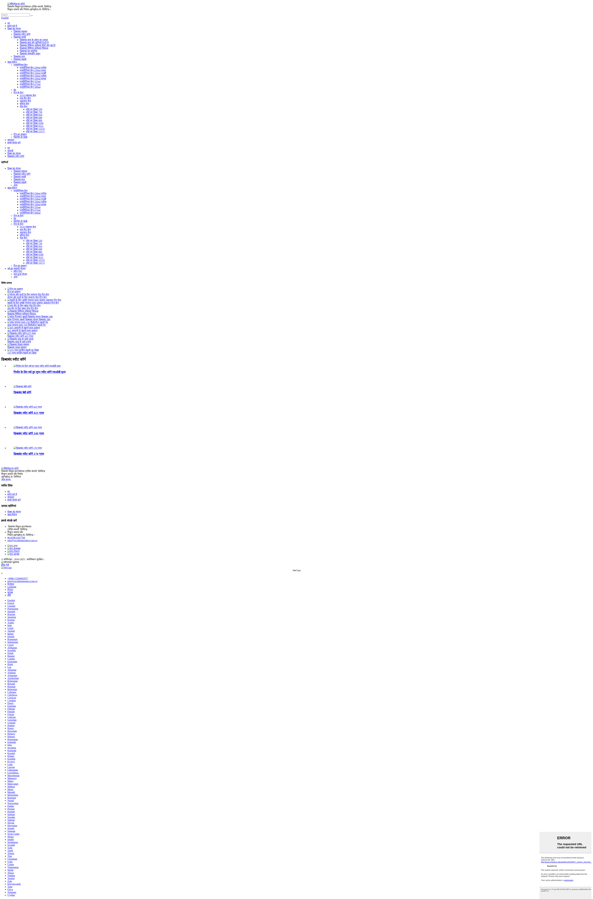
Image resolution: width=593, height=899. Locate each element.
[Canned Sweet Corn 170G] (28, 448)
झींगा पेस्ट (18, 271)
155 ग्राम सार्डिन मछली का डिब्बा (21, 353)
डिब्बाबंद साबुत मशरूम (17, 347)
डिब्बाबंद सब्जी (20, 37)
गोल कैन (23, 106)
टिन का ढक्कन (20, 134)
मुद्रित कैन (24, 103)
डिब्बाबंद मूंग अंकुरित (28, 51)
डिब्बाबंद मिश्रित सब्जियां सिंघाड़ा (34, 48)
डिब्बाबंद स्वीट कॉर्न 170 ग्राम (29, 453)
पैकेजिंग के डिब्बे (20, 137)
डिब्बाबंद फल (19, 56)
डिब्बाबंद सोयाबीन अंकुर (30, 53)
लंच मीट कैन (25, 98)
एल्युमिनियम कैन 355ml (30, 81)
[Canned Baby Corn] (22, 386)
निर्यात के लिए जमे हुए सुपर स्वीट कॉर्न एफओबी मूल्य (40, 372)
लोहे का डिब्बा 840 (34, 117)
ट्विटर (10, 589)
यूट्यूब (10, 592)
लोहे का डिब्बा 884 (34, 120)
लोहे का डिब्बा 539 (34, 109)
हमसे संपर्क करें (14, 142)
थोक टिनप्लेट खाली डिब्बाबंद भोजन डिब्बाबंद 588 (28, 319)
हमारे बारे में (12, 26)
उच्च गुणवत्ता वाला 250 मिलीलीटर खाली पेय (26, 325)
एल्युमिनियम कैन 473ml (30, 84)
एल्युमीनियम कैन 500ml (30, 87)
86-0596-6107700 (16, 537)
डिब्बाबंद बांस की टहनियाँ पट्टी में (34, 42)
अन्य (15, 185)
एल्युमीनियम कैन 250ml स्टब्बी (33, 73)
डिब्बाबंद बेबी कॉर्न (22, 392)
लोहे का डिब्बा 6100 (34, 123)
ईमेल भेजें (5, 565)
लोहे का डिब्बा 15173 (35, 131)
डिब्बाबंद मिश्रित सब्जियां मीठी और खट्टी (37, 45)
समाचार (10, 140)
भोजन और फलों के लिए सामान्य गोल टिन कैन (27, 297)
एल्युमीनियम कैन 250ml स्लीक (33, 67)
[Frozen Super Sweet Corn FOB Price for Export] (37, 366)
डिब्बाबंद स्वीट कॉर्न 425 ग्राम (20, 336)
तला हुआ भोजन (20, 274)
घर (8, 23)
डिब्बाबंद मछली (20, 59)
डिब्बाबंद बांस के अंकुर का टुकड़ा (34, 39)
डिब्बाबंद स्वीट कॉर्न (22, 34)
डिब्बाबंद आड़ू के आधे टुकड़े (19, 341)
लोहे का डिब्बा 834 (34, 115)
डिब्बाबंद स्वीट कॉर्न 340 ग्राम (29, 433)
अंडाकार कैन (25, 101)
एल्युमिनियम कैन (20, 64)
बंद (15, 89)
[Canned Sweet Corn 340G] (28, 427)
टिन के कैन (18, 92)
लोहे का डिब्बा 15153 (35, 128)
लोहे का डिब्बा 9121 (34, 126)
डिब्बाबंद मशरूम (20, 31)
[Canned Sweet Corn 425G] (28, 407)
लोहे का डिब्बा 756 (34, 112)
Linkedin (11, 586)
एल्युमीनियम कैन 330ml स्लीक (33, 76)
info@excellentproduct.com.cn (22, 540)
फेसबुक (10, 584)
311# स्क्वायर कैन (28, 95)
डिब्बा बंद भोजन (14, 28)
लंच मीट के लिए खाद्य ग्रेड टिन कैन (22, 308)
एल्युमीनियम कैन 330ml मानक (33, 78)
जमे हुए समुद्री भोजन (16, 268)
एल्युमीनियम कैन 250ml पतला (33, 70)
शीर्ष (9, 595)
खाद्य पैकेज (12, 62)
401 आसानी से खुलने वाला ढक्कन (22, 330)
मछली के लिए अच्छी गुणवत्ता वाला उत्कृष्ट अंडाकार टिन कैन (33, 302)
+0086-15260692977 (17, 578)
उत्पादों (10, 150)
